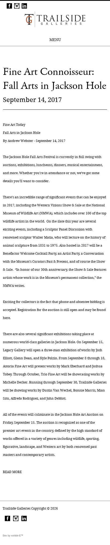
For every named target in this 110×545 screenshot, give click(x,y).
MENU (55, 39)
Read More (12, 472)
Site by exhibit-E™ (13, 535)
